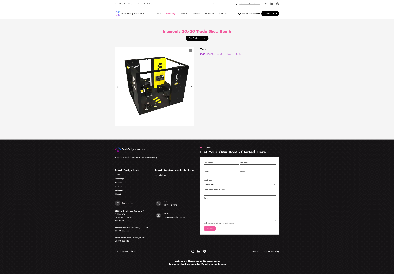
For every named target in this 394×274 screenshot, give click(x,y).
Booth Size (208, 180)
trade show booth (234, 54)
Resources (209, 13)
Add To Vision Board (197, 38)
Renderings (171, 13)
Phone (242, 172)
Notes (206, 198)
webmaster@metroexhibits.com (207, 264)
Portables (184, 13)
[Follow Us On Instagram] (266, 4)
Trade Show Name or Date (214, 189)
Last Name (244, 163)
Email (206, 172)
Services (196, 13)
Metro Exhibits (160, 175)
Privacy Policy (273, 251)
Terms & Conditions (259, 251)
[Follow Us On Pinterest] (277, 4)
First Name (208, 163)
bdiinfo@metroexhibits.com (174, 217)
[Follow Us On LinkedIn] (271, 4)
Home (158, 13)
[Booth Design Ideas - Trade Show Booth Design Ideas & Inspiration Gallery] (129, 14)
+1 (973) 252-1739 (122, 220)
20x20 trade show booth (216, 54)
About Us (223, 13)
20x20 (202, 54)
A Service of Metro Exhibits (249, 4)
